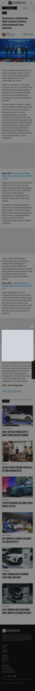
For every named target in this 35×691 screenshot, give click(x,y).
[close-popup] (31, 327)
